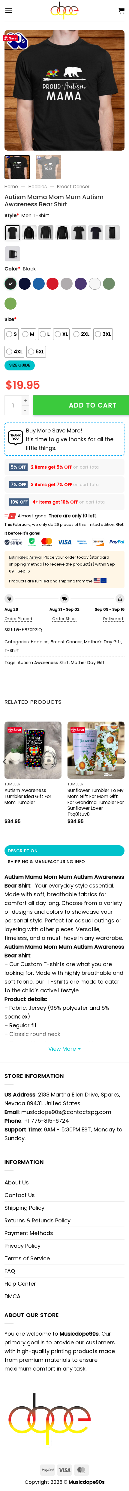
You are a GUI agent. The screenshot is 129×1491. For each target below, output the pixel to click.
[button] (8, 11)
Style (11, 215)
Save (12, 38)
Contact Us (19, 1195)
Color (12, 268)
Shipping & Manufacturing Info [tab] (46, 862)
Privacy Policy (22, 1245)
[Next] (114, 90)
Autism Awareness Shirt (43, 663)
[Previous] (14, 90)
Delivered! (113, 619)
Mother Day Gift (88, 663)
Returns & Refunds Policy (37, 1220)
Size (10, 319)
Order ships (64, 619)
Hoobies (37, 186)
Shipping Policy (24, 1208)
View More (62, 1049)
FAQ (9, 1271)
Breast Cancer (73, 186)
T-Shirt (11, 650)
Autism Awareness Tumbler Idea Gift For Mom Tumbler (27, 797)
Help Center (20, 1283)
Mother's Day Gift (102, 642)
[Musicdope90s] (65, 10)
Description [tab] (23, 851)
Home (11, 186)
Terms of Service (27, 1258)
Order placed (18, 619)
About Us (16, 1182)
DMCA (12, 1296)
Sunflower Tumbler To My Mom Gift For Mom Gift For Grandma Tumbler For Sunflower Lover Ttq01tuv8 (96, 802)
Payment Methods (28, 1233)
